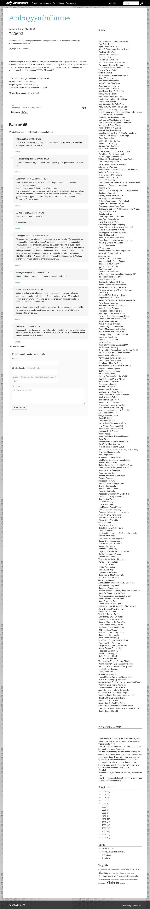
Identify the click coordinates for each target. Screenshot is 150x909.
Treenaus (128, 879)
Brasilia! (117, 869)
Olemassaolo (132, 876)
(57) (106, 816)
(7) (105, 807)
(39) (106, 819)
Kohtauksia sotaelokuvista (113, 852)
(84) (106, 831)
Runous (122, 879)
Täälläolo (135, 879)
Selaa (58, 3)
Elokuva (135, 869)
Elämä (24, 112)
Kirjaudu (112, 3)
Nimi (14, 359)
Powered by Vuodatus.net (132, 905)
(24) (106, 791)
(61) (106, 837)
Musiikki (121, 876)
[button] (50, 3)
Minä (116, 876)
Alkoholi (104, 869)
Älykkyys (122, 883)
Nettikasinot (44, 3)
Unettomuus (102, 883)
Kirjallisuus (102, 876)
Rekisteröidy (71, 3)
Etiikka (109, 873)
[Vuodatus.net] (17, 905)
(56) (106, 828)
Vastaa (17, 151)
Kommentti (16, 386)
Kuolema (110, 876)
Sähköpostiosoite (26, 368)
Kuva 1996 (106, 855)
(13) (106, 810)
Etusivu (35, 3)
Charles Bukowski (125, 869)
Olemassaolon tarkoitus (104, 879)
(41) (106, 822)
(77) (106, 834)
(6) (105, 804)
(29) (106, 798)
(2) (105, 813)
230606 (16, 34)
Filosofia (122, 873)
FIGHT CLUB (107, 849)
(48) (106, 801)
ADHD (100, 869)
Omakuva (106, 858)
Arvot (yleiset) (111, 869)
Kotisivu (34, 377)
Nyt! (126, 876)
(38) (106, 794)
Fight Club (115, 873)
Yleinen (112, 883)
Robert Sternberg (115, 879)
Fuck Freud (130, 873)
